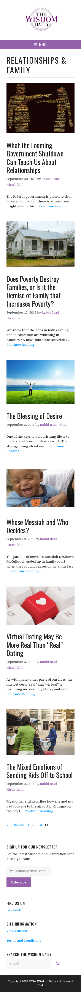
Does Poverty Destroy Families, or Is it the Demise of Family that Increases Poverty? (33, 291)
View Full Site (17, 931)
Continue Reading (53, 206)
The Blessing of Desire (34, 416)
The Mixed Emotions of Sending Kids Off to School (39, 771)
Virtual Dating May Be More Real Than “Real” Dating (34, 644)
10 (40, 824)
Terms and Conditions (23, 940)
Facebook (13, 910)
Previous (15, 824)
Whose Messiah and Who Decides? (37, 526)
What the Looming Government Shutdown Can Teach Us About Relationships (35, 157)
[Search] (57, 963)
